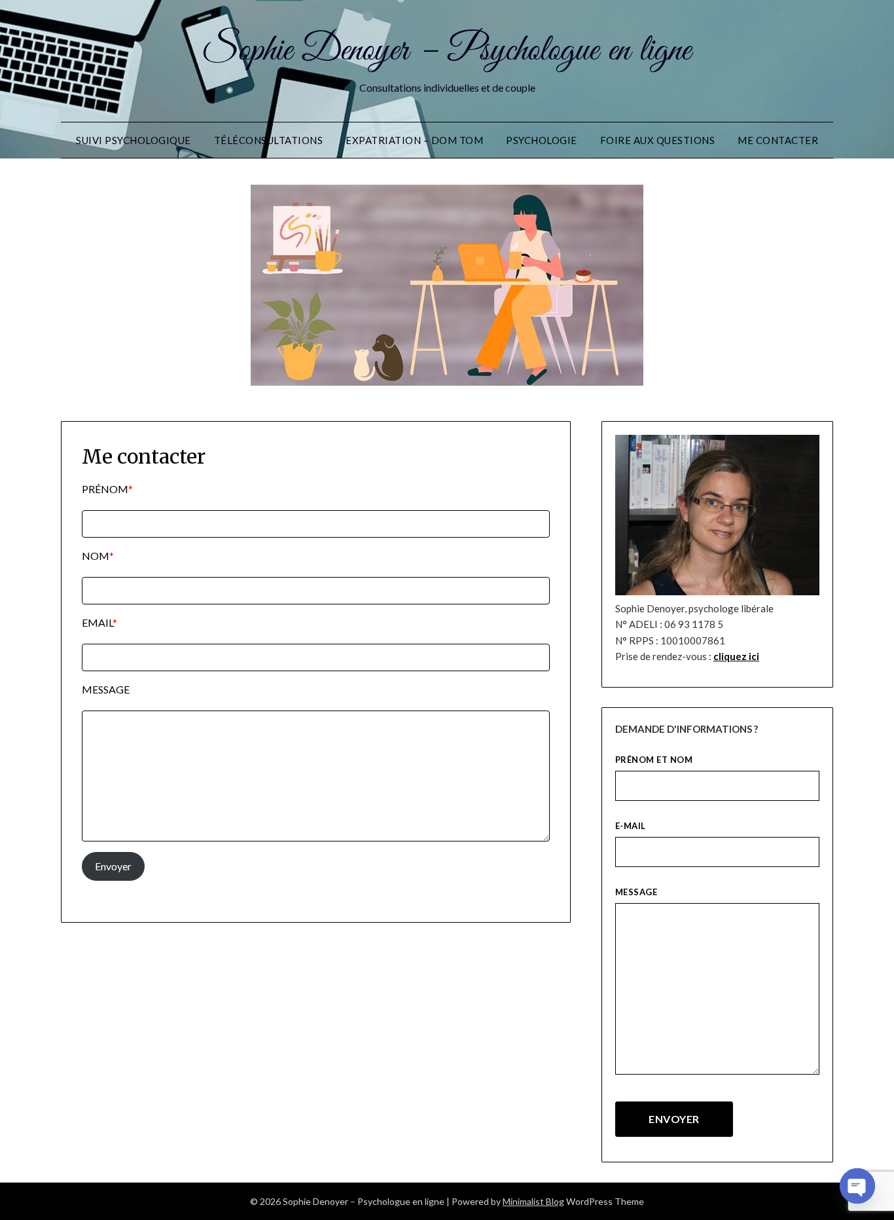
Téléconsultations (268, 140)
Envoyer (113, 866)
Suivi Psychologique (133, 140)
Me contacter (778, 140)
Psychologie (541, 140)
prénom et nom (654, 759)
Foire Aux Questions (657, 140)
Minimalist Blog (533, 1201)
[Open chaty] (857, 1186)
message (636, 892)
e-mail (630, 826)
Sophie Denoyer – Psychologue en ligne (447, 51)
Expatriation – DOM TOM (414, 140)
